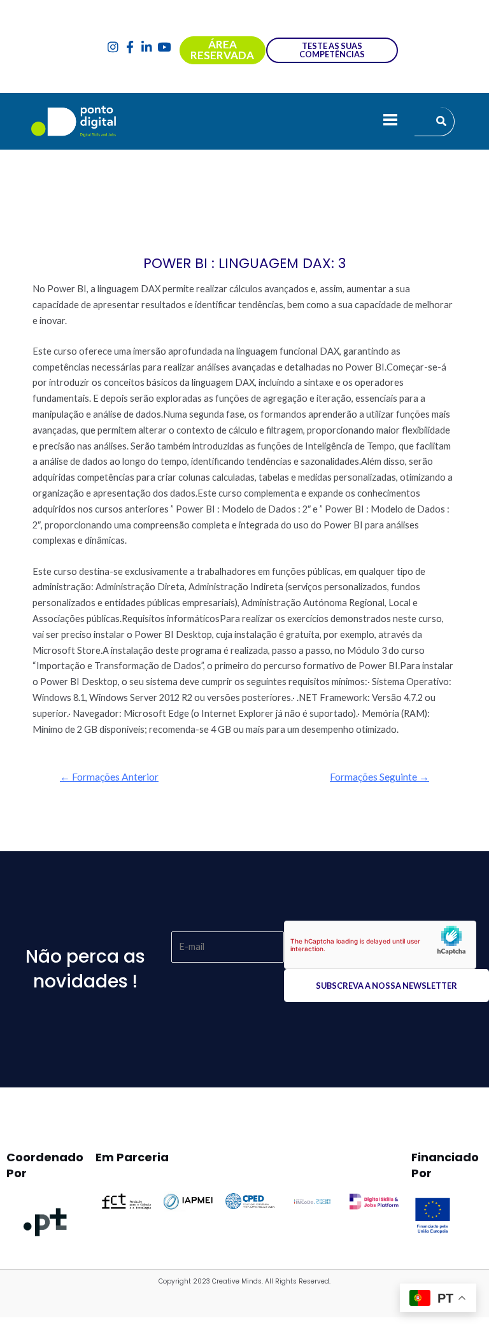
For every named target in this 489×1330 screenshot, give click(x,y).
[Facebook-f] (130, 46)
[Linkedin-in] (146, 46)
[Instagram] (113, 46)
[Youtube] (164, 46)
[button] (390, 122)
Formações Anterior (109, 776)
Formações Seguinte (379, 776)
